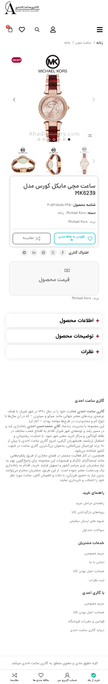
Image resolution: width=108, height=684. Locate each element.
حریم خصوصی (94, 553)
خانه (67, 43)
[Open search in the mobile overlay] (37, 29)
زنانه (99, 43)
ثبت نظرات (96, 580)
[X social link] (53, 252)
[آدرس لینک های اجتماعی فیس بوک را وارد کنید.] (62, 252)
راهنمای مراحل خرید (90, 503)
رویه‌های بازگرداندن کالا (88, 512)
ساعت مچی (83, 43)
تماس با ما (96, 562)
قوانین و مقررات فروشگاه (86, 621)
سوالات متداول (93, 530)
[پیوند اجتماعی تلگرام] (24, 252)
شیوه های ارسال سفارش (86, 521)
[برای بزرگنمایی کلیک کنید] (90, 136)
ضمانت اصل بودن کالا (88, 571)
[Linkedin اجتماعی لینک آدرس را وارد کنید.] (34, 252)
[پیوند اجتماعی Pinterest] (43, 252)
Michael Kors (76, 213)
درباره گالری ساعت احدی (87, 630)
